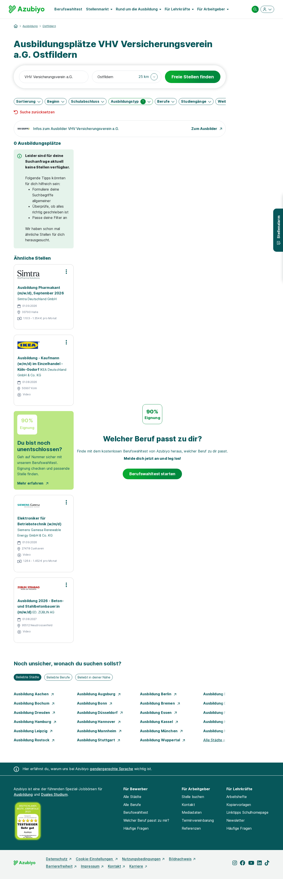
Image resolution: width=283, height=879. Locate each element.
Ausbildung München (159, 731)
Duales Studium (54, 794)
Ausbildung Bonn (92, 703)
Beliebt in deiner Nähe (94, 677)
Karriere (136, 866)
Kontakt (188, 804)
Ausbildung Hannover (96, 721)
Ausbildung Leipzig (31, 731)
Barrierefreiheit (59, 866)
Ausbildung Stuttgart (96, 740)
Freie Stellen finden (193, 76)
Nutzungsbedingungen (141, 859)
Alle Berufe (132, 804)
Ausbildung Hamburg (33, 721)
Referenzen (191, 828)
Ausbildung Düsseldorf (98, 712)
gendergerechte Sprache (111, 769)
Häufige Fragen (136, 828)
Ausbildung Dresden (32, 712)
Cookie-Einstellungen (95, 859)
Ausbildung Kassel (157, 721)
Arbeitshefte (236, 796)
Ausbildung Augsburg (96, 694)
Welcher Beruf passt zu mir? (146, 820)
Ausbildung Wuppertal (160, 740)
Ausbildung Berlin (156, 694)
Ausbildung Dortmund (223, 703)
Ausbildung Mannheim (97, 731)
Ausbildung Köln (218, 721)
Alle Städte (132, 796)
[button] (148, 77)
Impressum (90, 866)
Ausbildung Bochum (32, 703)
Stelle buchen (193, 796)
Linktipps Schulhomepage (247, 812)
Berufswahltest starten (152, 473)
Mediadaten (192, 812)
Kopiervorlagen (238, 804)
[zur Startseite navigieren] (16, 26)
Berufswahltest (68, 9)
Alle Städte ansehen (220, 740)
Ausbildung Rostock (32, 740)
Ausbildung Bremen (158, 703)
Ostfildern (49, 26)
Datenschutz (56, 859)
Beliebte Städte (27, 677)
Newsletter (235, 820)
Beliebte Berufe (58, 677)
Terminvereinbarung (198, 820)
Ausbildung (30, 26)
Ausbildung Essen (156, 712)
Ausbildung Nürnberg (222, 731)
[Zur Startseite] (26, 9)
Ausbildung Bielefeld (222, 694)
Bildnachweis (180, 859)
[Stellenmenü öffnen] (66, 271)
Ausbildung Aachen (32, 694)
